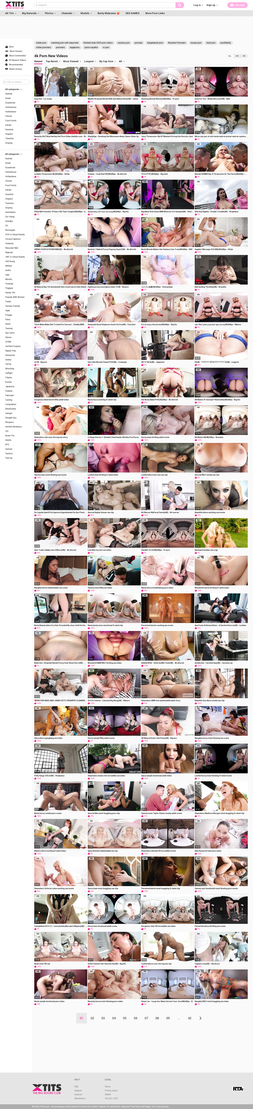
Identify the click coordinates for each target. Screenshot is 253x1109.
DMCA (108, 1094)
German (8, 449)
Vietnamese (10, 107)
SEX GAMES (133, 13)
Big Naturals (29, 13)
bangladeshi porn (155, 43)
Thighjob (9, 288)
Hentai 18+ (10, 293)
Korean (8, 382)
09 (168, 1018)
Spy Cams (10, 333)
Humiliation (10, 212)
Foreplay (9, 284)
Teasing (9, 328)
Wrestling (9, 368)
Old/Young (10, 261)
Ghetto (8, 440)
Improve (78, 1094)
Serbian (8, 94)
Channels (67, 13)
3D (6, 225)
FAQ (76, 1086)
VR (244, 56)
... (179, 1018)
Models (85, 13)
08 (157, 1018)
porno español (91, 47)
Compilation (10, 404)
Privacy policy (111, 1090)
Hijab (7, 310)
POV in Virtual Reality (15, 234)
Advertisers (79, 1098)
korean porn (196, 43)
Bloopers (9, 422)
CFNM (8, 342)
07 (146, 1018)
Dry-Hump (10, 217)
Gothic (8, 270)
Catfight (8, 373)
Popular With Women (15, 297)
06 (135, 1018)
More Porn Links (155, 13)
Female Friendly (12, 306)
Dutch (8, 324)
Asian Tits (9, 436)
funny (7, 319)
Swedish (9, 129)
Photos (49, 13)
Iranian (8, 125)
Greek (8, 98)
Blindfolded (10, 409)
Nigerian (9, 252)
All (230, 56)
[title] (14, 5)
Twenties (9, 138)
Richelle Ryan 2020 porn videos (98, 43)
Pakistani (9, 395)
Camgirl (8, 413)
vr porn (106, 47)
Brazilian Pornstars (177, 43)
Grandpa (9, 221)
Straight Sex (10, 418)
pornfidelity (225, 43)
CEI (6, 431)
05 (124, 1018)
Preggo (8, 315)
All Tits (9, 13)
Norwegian (10, 230)
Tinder (8, 301)
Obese (8, 337)
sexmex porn (124, 43)
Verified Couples (13, 346)
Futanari (9, 391)
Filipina (8, 377)
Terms (108, 1086)
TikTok (8, 364)
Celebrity (9, 243)
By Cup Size (106, 61)
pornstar (138, 43)
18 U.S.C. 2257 (111, 1098)
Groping (8, 143)
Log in (197, 5)
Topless (9, 453)
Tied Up (8, 458)
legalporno (75, 47)
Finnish (8, 116)
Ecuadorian (10, 103)
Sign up (210, 5)
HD (237, 56)
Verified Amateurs (13, 427)
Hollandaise (10, 112)
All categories (12, 89)
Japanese (9, 386)
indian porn (41, 43)
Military (8, 266)
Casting (8, 400)
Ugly (7, 275)
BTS (7, 444)
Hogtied (9, 134)
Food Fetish (10, 120)
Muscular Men (11, 248)
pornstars (60, 47)
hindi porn (210, 43)
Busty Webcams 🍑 (109, 13)
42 (189, 1018)
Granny (8, 360)
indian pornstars (43, 47)
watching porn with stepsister (65, 43)
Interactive (10, 355)
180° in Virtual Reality (15, 257)
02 (92, 1018)
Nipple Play (10, 351)
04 (114, 1018)
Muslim (8, 279)
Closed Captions (13, 239)
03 (103, 1018)
